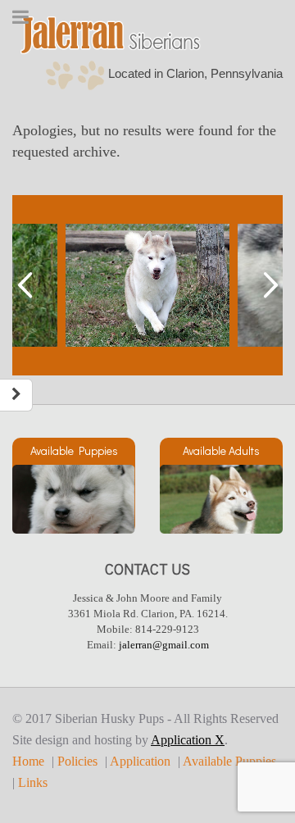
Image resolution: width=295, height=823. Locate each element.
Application (140, 761)
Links (33, 782)
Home (28, 761)
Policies (77, 761)
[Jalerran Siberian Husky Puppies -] (110, 34)
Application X (188, 740)
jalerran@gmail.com (164, 645)
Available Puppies (229, 761)
